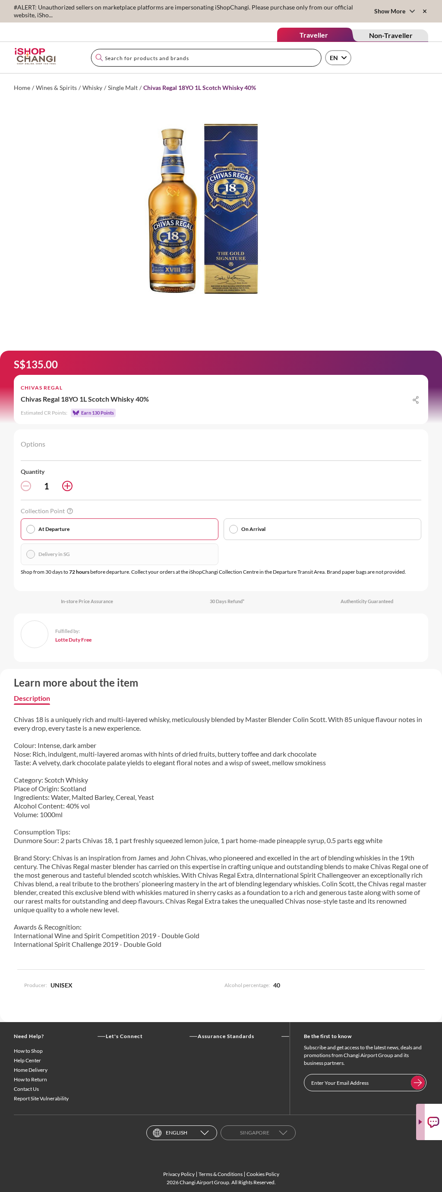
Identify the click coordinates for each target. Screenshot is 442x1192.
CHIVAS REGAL (42, 387)
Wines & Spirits (56, 87)
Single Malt (123, 87)
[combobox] (206, 58)
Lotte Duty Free (73, 639)
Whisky (92, 87)
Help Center (27, 1060)
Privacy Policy (179, 1174)
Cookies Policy (262, 1174)
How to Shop (28, 1051)
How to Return (30, 1079)
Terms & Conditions (221, 1174)
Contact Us (26, 1089)
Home (22, 87)
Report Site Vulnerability (41, 1098)
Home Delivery (30, 1070)
